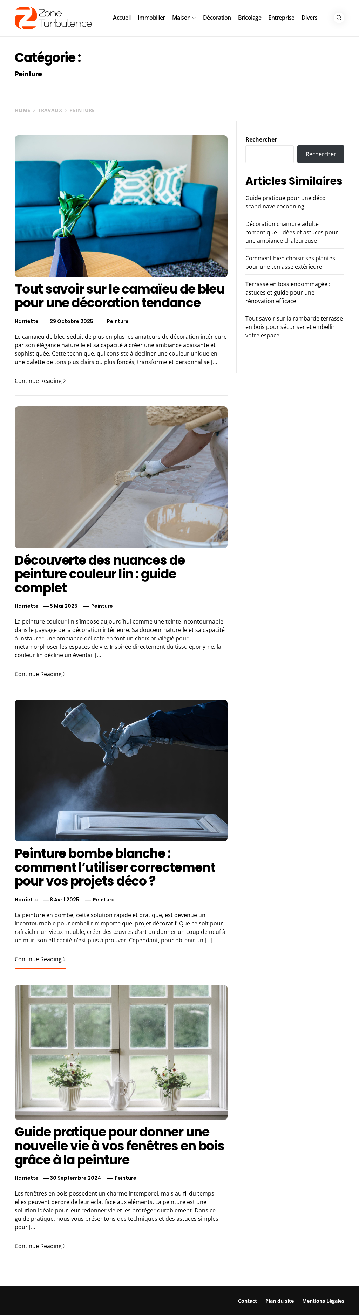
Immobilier (151, 17)
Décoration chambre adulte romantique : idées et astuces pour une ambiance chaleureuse (291, 232)
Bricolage (250, 17)
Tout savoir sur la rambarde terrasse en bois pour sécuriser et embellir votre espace (294, 327)
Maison (181, 17)
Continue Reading (38, 381)
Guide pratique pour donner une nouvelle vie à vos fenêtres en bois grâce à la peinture (119, 1146)
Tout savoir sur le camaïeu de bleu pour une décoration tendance (119, 296)
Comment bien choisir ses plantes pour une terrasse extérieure (282, 1299)
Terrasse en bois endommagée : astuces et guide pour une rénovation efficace (287, 292)
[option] (86, 1300)
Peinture (118, 321)
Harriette (27, 321)
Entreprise (281, 17)
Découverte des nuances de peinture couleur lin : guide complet (100, 574)
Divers (310, 17)
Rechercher (261, 139)
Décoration (217, 17)
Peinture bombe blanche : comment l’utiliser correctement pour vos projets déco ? (115, 867)
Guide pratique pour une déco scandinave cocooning (98, 1299)
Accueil (122, 17)
